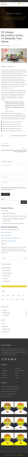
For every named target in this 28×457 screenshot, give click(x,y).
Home (3, 368)
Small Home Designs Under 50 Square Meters (13, 223)
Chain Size (4, 377)
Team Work (5, 278)
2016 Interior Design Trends (8, 213)
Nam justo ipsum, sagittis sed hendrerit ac (12, 126)
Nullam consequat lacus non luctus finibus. (12, 121)
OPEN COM (20, 455)
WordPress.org (5, 331)
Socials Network (6, 275)
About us (17, 368)
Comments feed (6, 329)
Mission (16, 377)
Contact (4, 373)
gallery (8, 295)
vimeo (17, 299)
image (13, 295)
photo (23, 295)
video (12, 299)
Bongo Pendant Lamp (11, 241)
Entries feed (5, 326)
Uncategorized (5, 281)
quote (3, 299)
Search (2, 199)
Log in (3, 323)
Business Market (5, 45)
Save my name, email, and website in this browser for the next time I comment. (13, 188)
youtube (22, 299)
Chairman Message (19, 370)
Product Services (6, 270)
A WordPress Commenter (7, 229)
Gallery (17, 373)
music (18, 295)
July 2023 (4, 310)
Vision (16, 375)
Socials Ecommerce (7, 273)
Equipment (4, 375)
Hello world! (5, 210)
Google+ (25, 135)
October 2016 (5, 315)
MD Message (5, 370)
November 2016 (6, 312)
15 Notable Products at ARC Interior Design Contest (14, 216)
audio (3, 295)
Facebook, (16, 135)
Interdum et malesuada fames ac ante (11, 124)
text (8, 299)
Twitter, (21, 135)
